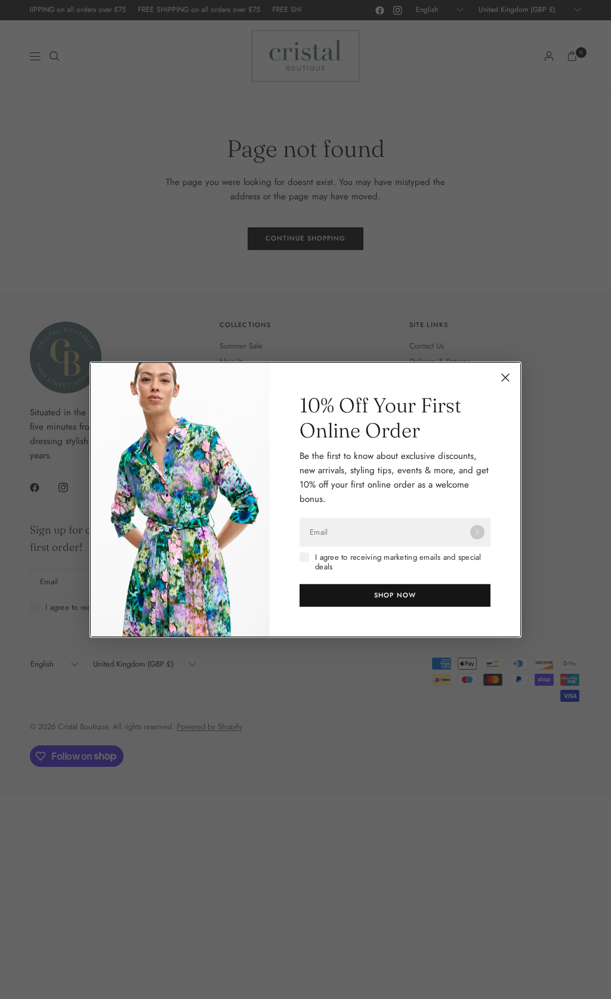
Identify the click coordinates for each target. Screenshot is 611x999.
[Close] (505, 378)
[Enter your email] (477, 532)
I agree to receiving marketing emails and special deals (398, 562)
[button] (395, 595)
